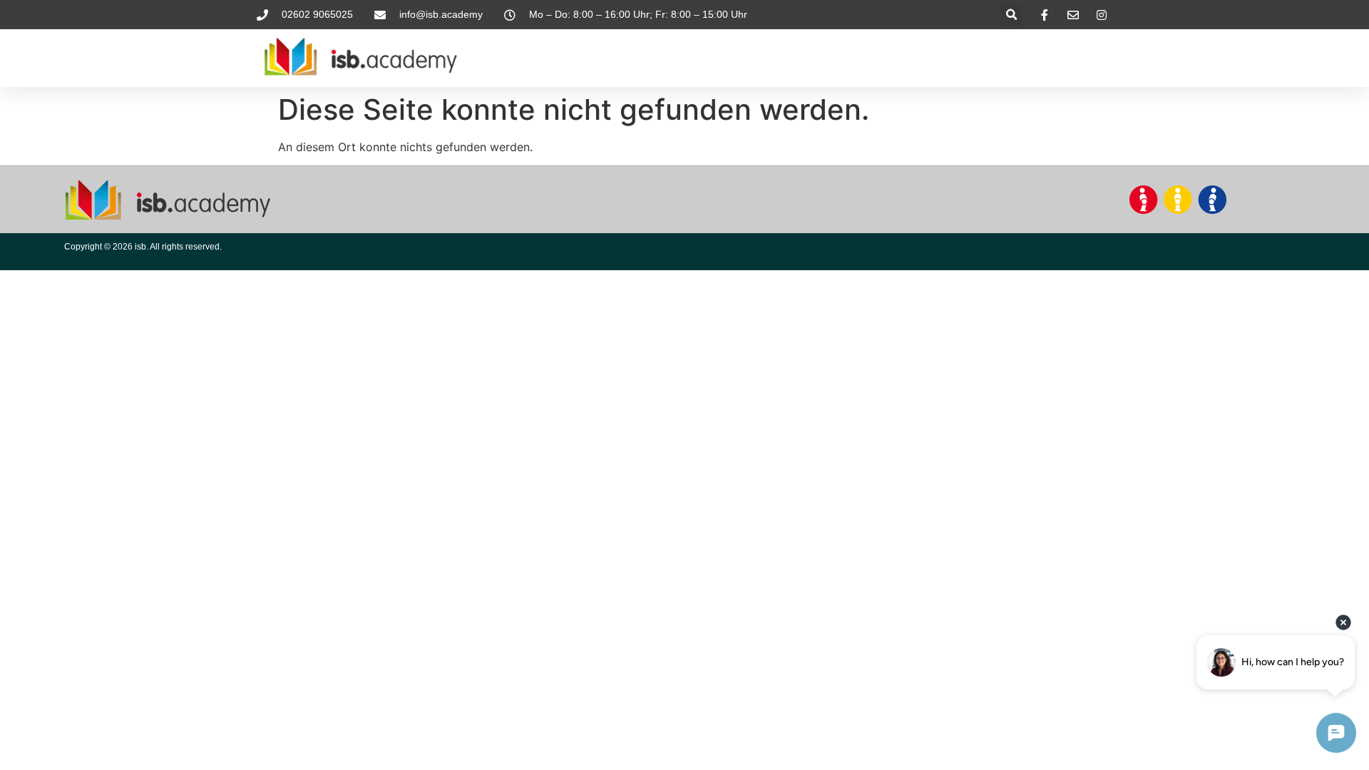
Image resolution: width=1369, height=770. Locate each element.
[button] (1011, 15)
